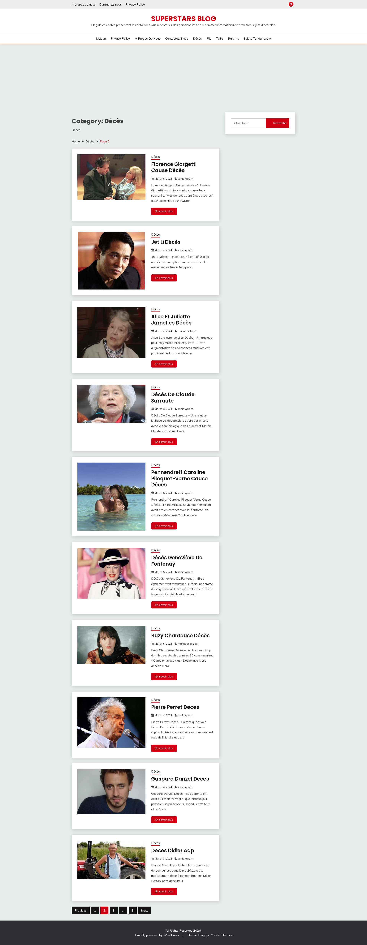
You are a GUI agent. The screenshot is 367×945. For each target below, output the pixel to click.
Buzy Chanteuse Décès (180, 635)
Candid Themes (221, 935)
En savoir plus (164, 211)
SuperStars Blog (183, 19)
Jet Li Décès (166, 242)
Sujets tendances (256, 38)
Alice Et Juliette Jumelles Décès (171, 319)
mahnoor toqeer (188, 331)
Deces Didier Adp (172, 850)
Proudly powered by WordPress (157, 935)
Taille (219, 38)
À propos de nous (84, 4)
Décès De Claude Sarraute (173, 397)
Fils (209, 38)
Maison (101, 38)
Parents (233, 38)
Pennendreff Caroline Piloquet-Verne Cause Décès (179, 478)
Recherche (279, 123)
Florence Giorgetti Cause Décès (173, 167)
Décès (197, 38)
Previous (81, 910)
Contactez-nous (110, 4)
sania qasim (185, 178)
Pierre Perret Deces (175, 707)
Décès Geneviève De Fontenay (176, 560)
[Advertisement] (183, 73)
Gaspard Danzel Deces (180, 778)
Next (144, 910)
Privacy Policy (135, 4)
